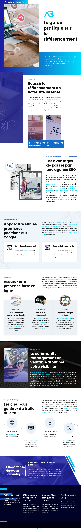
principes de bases (71, 63)
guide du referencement (62, 199)
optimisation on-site (61, 191)
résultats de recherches (53, 100)
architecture (41, 471)
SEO (29, 104)
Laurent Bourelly (47, 469)
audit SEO (73, 186)
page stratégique (12, 434)
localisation (43, 322)
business (70, 59)
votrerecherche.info (43, 106)
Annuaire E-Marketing (47, 412)
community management (40, 372)
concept (32, 469)
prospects (37, 376)
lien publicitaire (33, 440)
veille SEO (52, 232)
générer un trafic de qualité (68, 197)
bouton (67, 440)
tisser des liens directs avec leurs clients (54, 374)
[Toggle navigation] (75, 2)
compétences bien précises (50, 385)
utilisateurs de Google (63, 222)
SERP (44, 328)
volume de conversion (70, 408)
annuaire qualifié (39, 318)
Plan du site (40, 529)
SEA (51, 104)
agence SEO (55, 175)
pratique (26, 251)
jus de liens (33, 475)
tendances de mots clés (13, 326)
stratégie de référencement (65, 57)
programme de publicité (64, 318)
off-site (74, 191)
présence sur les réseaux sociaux (57, 279)
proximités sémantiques (41, 473)
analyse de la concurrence (56, 188)
